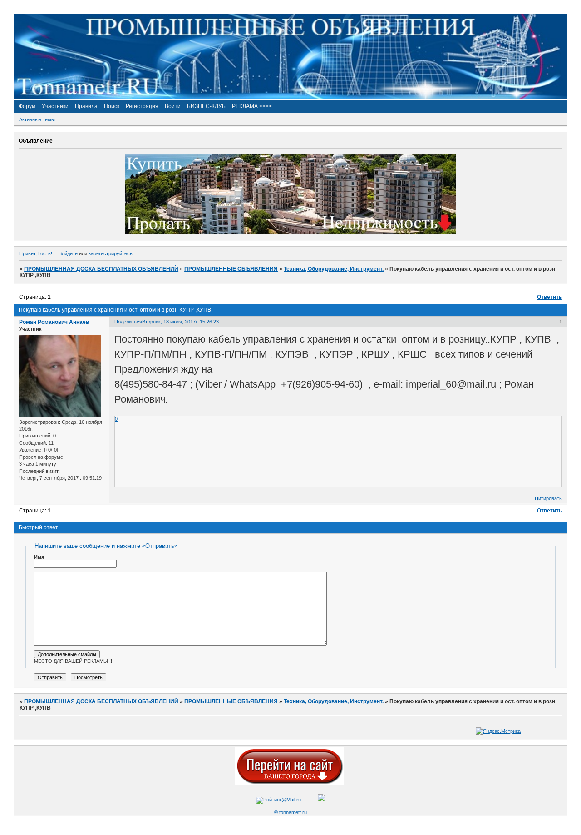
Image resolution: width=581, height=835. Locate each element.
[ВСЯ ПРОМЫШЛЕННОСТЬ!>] (290, 97)
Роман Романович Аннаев (54, 322)
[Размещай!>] (290, 232)
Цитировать (548, 498)
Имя (39, 557)
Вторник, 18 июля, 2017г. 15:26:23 (180, 321)
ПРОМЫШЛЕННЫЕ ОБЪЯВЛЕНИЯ (231, 269)
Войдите (68, 253)
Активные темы (37, 119)
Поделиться (128, 321)
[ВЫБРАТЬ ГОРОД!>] (289, 783)
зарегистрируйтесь (111, 253)
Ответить (549, 297)
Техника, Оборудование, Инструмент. (334, 269)
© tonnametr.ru (290, 812)
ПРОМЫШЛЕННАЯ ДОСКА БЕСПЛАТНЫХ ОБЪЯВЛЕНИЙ (101, 269)
